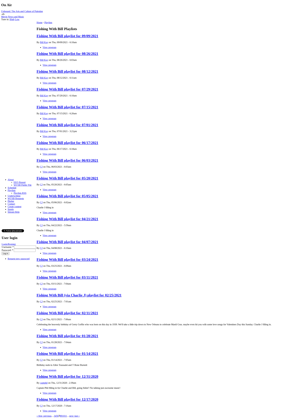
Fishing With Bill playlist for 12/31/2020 (67, 376)
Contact (11, 204)
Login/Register (9, 244)
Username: (8, 247)
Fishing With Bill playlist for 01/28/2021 (67, 336)
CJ (41, 166)
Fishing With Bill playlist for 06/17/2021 (67, 143)
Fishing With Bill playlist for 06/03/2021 (67, 160)
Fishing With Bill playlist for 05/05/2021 (67, 196)
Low (17, 19)
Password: (7, 250)
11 (66, 416)
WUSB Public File (23, 185)
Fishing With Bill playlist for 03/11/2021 (67, 277)
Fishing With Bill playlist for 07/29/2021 (67, 89)
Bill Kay (44, 42)
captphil (44, 383)
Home (39, 22)
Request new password (19, 258)
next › (72, 416)
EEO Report (20, 182)
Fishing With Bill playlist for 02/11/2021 (67, 313)
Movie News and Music (12, 16)
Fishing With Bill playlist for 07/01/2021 (67, 125)
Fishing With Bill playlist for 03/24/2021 (67, 259)
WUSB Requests (16, 198)
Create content (14, 206)
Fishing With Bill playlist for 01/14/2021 (67, 354)
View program (49, 47)
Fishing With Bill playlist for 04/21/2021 (67, 219)
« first (39, 416)
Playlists (11, 190)
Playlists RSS (20, 193)
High (12, 19)
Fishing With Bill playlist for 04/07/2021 (67, 242)
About (11, 179)
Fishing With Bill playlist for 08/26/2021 (67, 54)
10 (63, 416)
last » (77, 416)
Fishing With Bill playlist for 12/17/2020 (67, 399)
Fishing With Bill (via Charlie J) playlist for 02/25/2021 (79, 295)
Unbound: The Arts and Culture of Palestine (22, 11)
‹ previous (46, 416)
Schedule (12, 187)
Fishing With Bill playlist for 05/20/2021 (67, 178)
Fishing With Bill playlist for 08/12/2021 (67, 71)
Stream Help (14, 212)
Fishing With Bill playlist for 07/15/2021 (67, 107)
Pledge (11, 201)
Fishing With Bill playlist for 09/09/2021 (67, 36)
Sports (11, 209)
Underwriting (14, 196)
